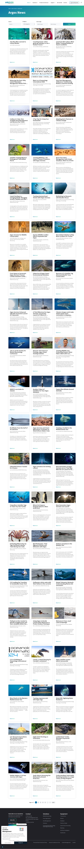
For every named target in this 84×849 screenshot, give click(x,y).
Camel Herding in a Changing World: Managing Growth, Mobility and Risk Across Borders (18, 198)
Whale (24, 431)
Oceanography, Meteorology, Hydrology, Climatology (18, 394)
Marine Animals (17, 239)
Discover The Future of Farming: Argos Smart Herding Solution (40, 352)
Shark (19, 701)
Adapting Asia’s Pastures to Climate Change (64, 119)
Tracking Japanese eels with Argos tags (40, 699)
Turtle (24, 508)
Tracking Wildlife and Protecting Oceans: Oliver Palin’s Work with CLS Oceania (64, 353)
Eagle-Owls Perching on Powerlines (40, 737)
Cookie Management (66, 842)
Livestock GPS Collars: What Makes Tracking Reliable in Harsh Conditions (65, 43)
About (28, 2)
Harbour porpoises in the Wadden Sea (64, 544)
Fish (18, 238)
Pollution (18, 319)
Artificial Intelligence (64, 830)
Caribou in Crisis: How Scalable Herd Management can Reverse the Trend (19, 120)
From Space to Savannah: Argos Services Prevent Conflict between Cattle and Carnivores (18, 275)
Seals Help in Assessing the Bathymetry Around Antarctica (41, 776)
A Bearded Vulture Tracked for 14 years (18, 467)
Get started (59, 2)
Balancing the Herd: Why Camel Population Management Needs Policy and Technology (18, 82)
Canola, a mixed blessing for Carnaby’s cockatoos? (42, 660)
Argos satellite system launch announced (63, 660)
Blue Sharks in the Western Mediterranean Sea (18, 699)
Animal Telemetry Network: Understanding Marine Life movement (65, 583)
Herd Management (47, 820)
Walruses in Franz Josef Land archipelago (63, 621)
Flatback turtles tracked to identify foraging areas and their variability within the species (18, 623)
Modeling (62, 828)
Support (52, 2)
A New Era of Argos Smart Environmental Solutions (41, 274)
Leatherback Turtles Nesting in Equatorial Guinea (62, 738)
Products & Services (43, 2)
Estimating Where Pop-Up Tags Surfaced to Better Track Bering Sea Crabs (18, 545)
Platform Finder (63, 823)
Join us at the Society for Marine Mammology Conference (18, 352)
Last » (53, 802)
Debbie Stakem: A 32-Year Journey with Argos (18, 776)
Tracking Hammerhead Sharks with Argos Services (41, 197)
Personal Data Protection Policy (40, 842)
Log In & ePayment (74, 2)
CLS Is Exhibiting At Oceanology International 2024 (18, 661)
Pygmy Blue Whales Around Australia (65, 390)
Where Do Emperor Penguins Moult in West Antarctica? (40, 506)
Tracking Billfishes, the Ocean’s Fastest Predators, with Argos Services (41, 159)
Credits (74, 842)
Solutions (35, 2)
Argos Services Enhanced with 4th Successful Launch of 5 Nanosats (18, 313)
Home (9, 8)
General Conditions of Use (54, 842)
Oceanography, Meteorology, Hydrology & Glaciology (49, 826)
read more (12, 62)
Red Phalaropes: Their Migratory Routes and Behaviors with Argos (40, 545)
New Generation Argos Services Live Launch (63, 506)
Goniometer (17, 45)
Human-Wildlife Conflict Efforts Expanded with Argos (40, 236)
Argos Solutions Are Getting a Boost (42, 467)
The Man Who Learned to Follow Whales (18, 42)
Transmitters (63, 816)
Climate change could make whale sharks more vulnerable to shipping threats (65, 314)
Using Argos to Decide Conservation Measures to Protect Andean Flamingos (41, 622)
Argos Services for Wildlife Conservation (18, 235)
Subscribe (12, 820)
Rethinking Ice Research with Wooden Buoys (63, 197)
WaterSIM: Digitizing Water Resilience (64, 699)
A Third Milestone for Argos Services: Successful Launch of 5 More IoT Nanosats (41, 314)
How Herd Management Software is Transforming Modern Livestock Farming (64, 81)
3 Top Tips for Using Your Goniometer (41, 119)
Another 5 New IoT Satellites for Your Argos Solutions (40, 390)
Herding (17, 85)
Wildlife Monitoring (14, 86)
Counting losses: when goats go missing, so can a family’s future (41, 43)
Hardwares (18, 317)
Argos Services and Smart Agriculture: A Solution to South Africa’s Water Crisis (41, 429)
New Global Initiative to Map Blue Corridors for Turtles (65, 235)
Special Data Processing (65, 825)
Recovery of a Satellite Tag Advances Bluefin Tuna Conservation (64, 274)
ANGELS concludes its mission (17, 390)
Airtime (62, 818)
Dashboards (62, 832)
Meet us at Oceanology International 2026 (40, 81)
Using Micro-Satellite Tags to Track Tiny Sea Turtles (18, 506)
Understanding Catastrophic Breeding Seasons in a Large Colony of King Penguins (65, 776)
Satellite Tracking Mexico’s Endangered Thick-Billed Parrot (18, 159)
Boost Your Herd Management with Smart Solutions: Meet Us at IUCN (64, 159)
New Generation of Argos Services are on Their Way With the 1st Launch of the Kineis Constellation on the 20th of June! (64, 469)
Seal (46, 780)
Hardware (62, 820)
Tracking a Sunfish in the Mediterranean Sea (64, 428)
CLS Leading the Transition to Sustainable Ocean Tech (18, 583)
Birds (17, 162)
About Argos (14, 8)
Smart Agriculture (24, 319)
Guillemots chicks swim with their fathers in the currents (42, 583)
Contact (65, 2)
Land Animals (22, 85)
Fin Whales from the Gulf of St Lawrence (18, 428)
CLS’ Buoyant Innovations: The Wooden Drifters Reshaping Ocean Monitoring (18, 739)
